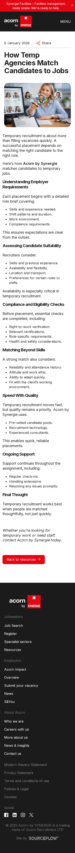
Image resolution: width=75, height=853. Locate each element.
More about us (16, 737)
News (8, 693)
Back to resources (21, 559)
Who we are (14, 721)
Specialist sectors (18, 642)
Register (10, 634)
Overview (11, 677)
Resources (12, 650)
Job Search (13, 625)
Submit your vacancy (21, 685)
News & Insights (16, 745)
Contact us (12, 753)
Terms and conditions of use (26, 781)
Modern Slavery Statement (25, 765)
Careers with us (16, 729)
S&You (9, 702)
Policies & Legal (16, 789)
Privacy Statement (18, 773)
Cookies (10, 797)
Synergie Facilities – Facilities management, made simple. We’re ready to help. (36, 6)
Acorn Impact (15, 669)
